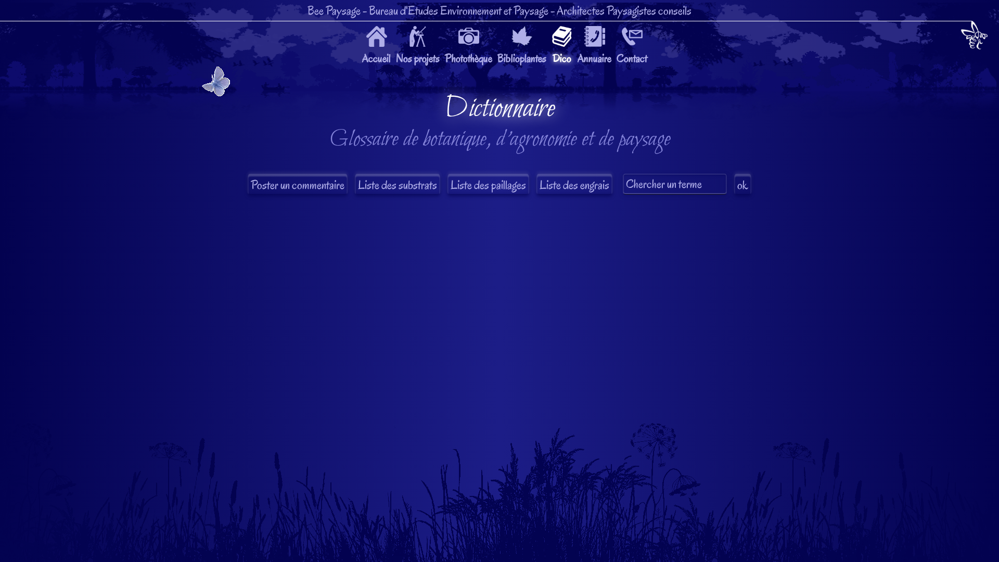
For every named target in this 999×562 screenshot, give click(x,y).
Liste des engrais (574, 185)
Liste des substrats (397, 185)
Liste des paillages (488, 185)
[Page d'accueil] (974, 37)
